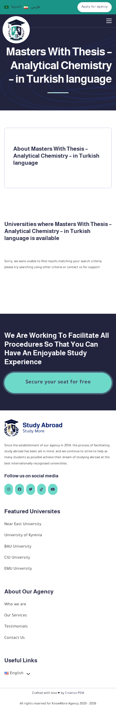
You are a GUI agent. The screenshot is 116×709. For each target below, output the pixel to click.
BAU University (17, 547)
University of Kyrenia (23, 536)
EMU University (18, 569)
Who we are (15, 605)
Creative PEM (74, 693)
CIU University (17, 558)
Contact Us (14, 638)
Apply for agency (94, 7)
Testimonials (16, 627)
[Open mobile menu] (109, 21)
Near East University (22, 524)
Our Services (15, 616)
